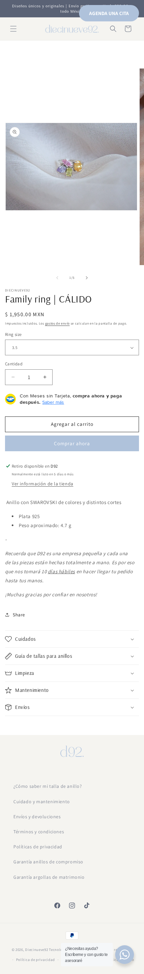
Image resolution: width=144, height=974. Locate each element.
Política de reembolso (113, 949)
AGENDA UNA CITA (109, 13)
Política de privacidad (35, 959)
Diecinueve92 (37, 949)
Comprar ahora (72, 443)
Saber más (53, 402)
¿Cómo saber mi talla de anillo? (47, 786)
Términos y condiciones (38, 832)
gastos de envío (57, 323)
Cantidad (13, 364)
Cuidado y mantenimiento (41, 802)
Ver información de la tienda (42, 484)
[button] (13, 28)
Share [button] (19, 615)
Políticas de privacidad (37, 847)
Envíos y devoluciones (37, 817)
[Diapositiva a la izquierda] (57, 277)
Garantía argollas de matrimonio (49, 877)
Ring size (13, 334)
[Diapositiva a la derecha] (86, 277)
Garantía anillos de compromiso (48, 862)
